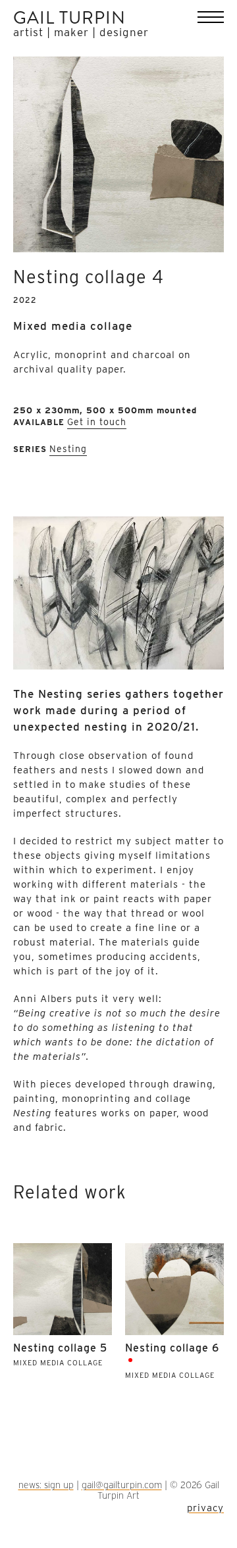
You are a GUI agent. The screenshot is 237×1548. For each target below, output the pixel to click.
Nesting (68, 449)
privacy (205, 1508)
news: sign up (46, 1485)
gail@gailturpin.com (122, 1485)
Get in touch (96, 422)
